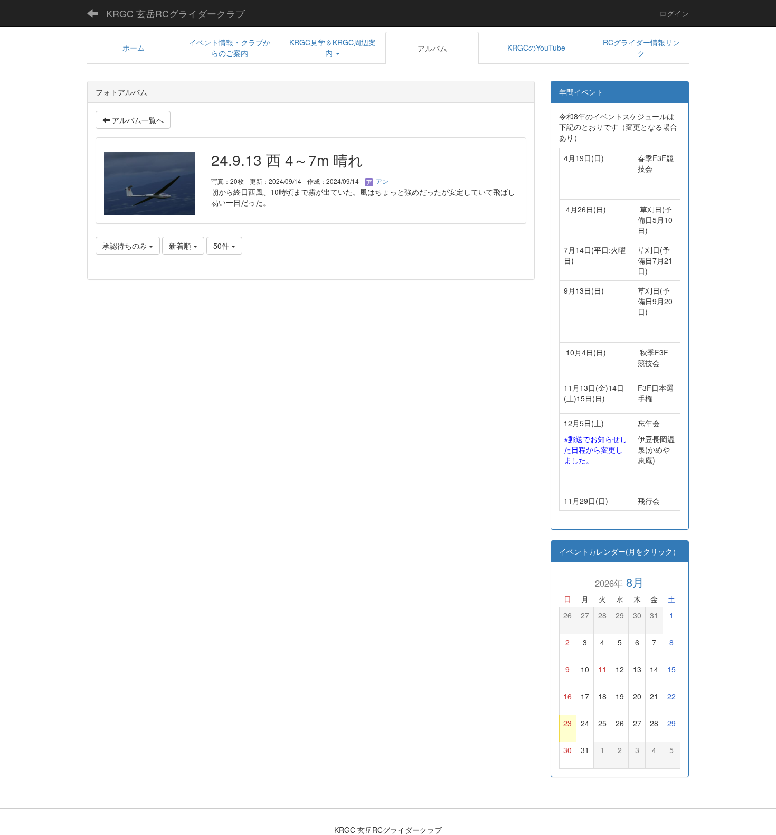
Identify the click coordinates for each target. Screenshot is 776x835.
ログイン (674, 13)
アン (381, 180)
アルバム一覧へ (137, 120)
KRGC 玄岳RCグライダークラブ (175, 13)
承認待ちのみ (125, 245)
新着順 (181, 245)
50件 (222, 245)
